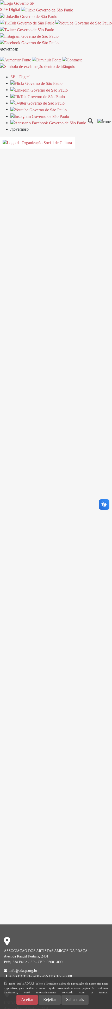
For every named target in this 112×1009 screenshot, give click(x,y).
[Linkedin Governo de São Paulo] (39, 89)
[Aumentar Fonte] (15, 59)
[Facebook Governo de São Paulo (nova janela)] (29, 42)
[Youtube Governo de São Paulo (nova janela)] (83, 23)
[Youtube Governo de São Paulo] (38, 109)
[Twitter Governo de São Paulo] (37, 103)
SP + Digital (10, 9)
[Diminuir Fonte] (46, 59)
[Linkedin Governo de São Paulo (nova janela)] (28, 16)
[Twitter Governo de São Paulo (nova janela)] (27, 29)
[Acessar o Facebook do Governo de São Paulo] (48, 122)
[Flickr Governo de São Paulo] (36, 83)
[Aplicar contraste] (72, 59)
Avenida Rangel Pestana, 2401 (26, 956)
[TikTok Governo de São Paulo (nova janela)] (27, 23)
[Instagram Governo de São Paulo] (29, 36)
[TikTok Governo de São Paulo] (37, 96)
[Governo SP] (17, 3)
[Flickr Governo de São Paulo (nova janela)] (47, 9)
